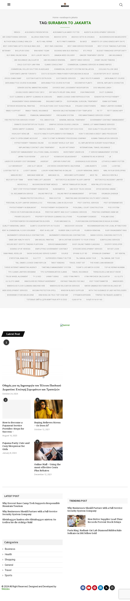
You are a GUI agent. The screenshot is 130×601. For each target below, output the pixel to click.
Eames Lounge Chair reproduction (73, 97)
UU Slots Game (13, 281)
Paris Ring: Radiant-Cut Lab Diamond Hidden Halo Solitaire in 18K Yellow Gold (94, 532)
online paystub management (70, 194)
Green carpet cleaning (23, 129)
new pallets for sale (101, 184)
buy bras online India (17, 55)
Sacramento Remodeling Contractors (67, 235)
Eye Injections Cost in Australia (55, 106)
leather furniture (61, 161)
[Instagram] (112, 587)
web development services (15, 290)
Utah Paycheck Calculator (97, 277)
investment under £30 (73, 152)
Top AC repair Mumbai (114, 267)
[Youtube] (88, 587)
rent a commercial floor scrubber (18, 230)
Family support (13, 111)
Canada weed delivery (64, 55)
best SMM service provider (80, 46)
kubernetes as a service (93, 157)
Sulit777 (37, 258)
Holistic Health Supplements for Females (54, 134)
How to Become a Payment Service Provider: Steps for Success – (13, 427)
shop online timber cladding (86, 244)
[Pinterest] (94, 587)
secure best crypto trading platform (25, 244)
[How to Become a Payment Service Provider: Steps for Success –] (16, 409)
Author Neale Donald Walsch (18, 42)
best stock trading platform (112, 46)
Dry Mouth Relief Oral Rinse (62, 92)
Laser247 (44, 161)
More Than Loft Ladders (39, 180)
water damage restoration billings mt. (103, 286)
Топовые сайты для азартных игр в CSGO (46, 300)
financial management (41, 115)
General (9, 564)
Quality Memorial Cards (13, 226)
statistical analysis (18, 258)
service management (57, 244)
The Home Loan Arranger (101, 263)
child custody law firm (28, 65)
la (110, 157)
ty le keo (37, 277)
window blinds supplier (72, 290)
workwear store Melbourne (20, 295)
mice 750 (93, 175)
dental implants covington (110, 83)
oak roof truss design (80, 189)
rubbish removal (92, 230)
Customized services (66, 78)
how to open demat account (24, 138)
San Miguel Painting (44, 240)
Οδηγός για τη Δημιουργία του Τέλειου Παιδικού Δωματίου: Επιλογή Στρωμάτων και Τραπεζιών (31, 387)
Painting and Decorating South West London (86, 198)
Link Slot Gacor (34, 166)
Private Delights (22, 217)
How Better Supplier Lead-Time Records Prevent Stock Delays (105, 520)
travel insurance (80, 272)
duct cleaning (106, 92)
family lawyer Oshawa (111, 106)
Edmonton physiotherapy (106, 97)
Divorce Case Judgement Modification (71, 88)
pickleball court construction (88, 208)
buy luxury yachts (40, 55)
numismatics (59, 189)
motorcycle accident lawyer (109, 180)
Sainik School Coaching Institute (106, 235)
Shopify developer (113, 244)
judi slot (44, 157)
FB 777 (99, 111)
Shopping (10, 559)
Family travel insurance (36, 111)
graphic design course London (63, 124)
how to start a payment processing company (64, 138)
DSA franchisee (87, 92)
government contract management (107, 120)
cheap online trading (104, 60)
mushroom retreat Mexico (45, 184)
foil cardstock (47, 120)
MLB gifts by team (14, 180)
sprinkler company (101, 253)
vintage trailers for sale (72, 281)
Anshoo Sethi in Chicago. (83, 37)
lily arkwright (16, 166)
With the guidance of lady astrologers (108, 290)
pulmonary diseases (86, 217)
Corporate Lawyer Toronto (23, 74)
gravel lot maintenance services (99, 124)
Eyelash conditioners (85, 106)
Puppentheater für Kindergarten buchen (30, 221)
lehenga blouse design (86, 161)
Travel (8, 570)
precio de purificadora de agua (25, 212)
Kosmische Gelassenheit (65, 157)
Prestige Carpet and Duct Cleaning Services (66, 212)
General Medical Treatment (72, 120)
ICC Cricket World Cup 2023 (61, 143)
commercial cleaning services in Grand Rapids (90, 65)
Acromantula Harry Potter (66, 32)
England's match (54, 101)
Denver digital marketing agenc (32, 88)
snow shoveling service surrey (42, 253)
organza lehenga (109, 194)
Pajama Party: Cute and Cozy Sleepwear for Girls (15, 446)
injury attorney (67, 148)
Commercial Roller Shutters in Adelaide (30, 69)
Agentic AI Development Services (99, 32)
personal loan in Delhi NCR (60, 203)
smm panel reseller (12, 253)
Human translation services (104, 138)
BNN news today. (42, 51)
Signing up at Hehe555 (20, 249)
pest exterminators (113, 203)
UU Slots (118, 277)
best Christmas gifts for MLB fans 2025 (21, 46)
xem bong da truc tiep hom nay (53, 295)
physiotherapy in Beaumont (23, 208)
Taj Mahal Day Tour (110, 258)
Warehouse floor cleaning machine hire (26, 286)
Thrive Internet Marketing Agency (20, 267)
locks (104, 166)
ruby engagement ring (116, 230)
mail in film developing (115, 171)
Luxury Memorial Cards (87, 171)
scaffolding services (110, 240)
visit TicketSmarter (98, 281)
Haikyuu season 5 (47, 129)
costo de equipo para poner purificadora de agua (65, 74)
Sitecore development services (87, 249)
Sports (8, 575)
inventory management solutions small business (35, 152)
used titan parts (71, 277)
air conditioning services (15, 37)
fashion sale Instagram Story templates (72, 111)
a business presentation (36, 32)
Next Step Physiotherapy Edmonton (30, 189)
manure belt (17, 175)
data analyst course (114, 78)
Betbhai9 (6, 51)
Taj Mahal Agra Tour (86, 258)
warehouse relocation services (65, 286)
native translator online (74, 184)
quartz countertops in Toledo (45, 226)
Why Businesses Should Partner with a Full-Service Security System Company (29, 513)
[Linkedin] (100, 587)
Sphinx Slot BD (80, 253)
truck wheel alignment (17, 277)
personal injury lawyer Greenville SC (24, 203)
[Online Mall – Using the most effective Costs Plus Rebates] (48, 451)
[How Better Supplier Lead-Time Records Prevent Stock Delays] (76, 521)
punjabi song (107, 217)
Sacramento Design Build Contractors (25, 235)
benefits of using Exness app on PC (108, 42)
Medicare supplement (74, 175)
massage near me (35, 175)
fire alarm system (65, 115)
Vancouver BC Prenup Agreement (40, 281)
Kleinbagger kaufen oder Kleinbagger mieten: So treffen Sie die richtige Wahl (29, 521)
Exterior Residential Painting (21, 106)
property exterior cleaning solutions (53, 217)
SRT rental (120, 253)
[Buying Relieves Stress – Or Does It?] (48, 409)
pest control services (88, 203)
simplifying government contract (51, 249)
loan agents (91, 166)
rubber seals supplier (69, 230)
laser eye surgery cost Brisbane (20, 161)
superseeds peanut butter (58, 258)
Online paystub (45, 194)
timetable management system (56, 267)
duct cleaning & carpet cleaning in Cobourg (31, 97)
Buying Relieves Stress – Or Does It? (47, 424)
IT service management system (103, 152)
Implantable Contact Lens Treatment (37, 148)
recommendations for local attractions (107, 226)
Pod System (113, 208)
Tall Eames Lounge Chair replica (30, 263)
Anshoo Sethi (60, 37)
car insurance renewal (54, 60)
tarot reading (58, 263)
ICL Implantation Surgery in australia (96, 143)
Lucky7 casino (30, 171)
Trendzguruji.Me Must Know (107, 272)
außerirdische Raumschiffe (113, 37)
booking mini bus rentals (66, 51)
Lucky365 (116, 166)
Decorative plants (83, 83)
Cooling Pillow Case (108, 69)
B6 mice (83, 42)
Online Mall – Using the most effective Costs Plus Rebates (47, 467)
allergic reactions (40, 37)
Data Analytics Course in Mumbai (20, 83)
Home (55, 17)
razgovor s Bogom (74, 226)
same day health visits (19, 240)
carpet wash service (80, 60)
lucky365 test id (11, 171)
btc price (87, 51)
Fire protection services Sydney (20, 120)
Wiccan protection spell (44, 290)
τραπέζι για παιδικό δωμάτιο (108, 295)
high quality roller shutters (102, 129)
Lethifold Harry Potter (113, 161)
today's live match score (88, 267)
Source (64, 253)
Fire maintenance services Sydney (94, 115)
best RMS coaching (54, 46)
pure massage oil (62, 221)
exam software (109, 101)
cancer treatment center (92, 55)
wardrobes (118, 281)
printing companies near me (105, 212)
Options (93, 194)
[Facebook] (82, 587)
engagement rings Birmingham (26, 101)
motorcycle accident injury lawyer (73, 180)
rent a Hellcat (47, 230)
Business (10, 548)
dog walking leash (102, 88)
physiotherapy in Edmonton (54, 208)
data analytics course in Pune (55, 83)
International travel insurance (95, 148)
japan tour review (26, 157)
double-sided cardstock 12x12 (30, 92)
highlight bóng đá (20, 134)
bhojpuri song (22, 51)
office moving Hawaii (106, 189)
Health (8, 554)
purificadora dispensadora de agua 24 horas (97, 221)
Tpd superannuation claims (53, 272)
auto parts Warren (66, 42)
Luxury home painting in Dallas (56, 171)
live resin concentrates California (63, 166)
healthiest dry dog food (71, 129)
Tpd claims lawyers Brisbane (22, 272)
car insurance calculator (26, 60)
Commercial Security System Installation (74, 69)
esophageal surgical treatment (82, 101)
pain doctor (55, 198)
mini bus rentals (110, 175)
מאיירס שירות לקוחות (94, 300)
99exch (17, 32)
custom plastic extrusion (38, 78)
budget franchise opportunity (112, 51)
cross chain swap (12, 78)
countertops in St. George (106, 74)
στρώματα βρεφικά (82, 295)
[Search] (121, 4)
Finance (22, 115)
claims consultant (54, 65)
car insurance (115, 55)
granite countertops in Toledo (29, 124)
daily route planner (90, 78)
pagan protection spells (32, 198)
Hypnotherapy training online (29, 143)
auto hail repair (44, 42)
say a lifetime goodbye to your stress (77, 240)
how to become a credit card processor (98, 134)
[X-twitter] (106, 587)
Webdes (6, 589)
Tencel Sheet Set (77, 263)
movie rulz (22, 184)
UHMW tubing (52, 277)
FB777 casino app (115, 111)
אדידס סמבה (76, 300)
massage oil (54, 175)
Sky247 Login (113, 249)
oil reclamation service (22, 194)
